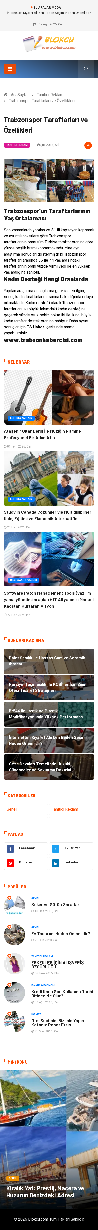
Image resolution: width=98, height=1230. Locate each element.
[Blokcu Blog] (49, 43)
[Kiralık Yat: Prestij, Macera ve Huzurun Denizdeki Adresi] (49, 1139)
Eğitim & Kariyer (21, 418)
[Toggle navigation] (10, 69)
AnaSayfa (19, 94)
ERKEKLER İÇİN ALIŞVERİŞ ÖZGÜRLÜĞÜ (57, 964)
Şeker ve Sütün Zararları (55, 904)
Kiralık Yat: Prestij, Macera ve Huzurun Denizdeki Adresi (45, 1191)
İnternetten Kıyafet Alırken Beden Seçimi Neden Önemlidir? (49, 13)
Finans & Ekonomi (43, 985)
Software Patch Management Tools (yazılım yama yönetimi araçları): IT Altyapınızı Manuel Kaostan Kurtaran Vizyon (49, 599)
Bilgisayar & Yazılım (23, 580)
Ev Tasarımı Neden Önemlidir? (60, 933)
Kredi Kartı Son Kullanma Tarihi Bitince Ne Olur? (62, 993)
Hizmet (36, 1014)
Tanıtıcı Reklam (50, 94)
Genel (12, 809)
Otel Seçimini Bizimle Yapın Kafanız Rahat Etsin (57, 1022)
